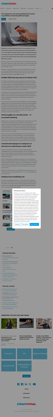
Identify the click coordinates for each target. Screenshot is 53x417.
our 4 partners (20, 193)
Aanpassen (17, 224)
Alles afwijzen (25, 224)
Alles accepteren (34, 224)
